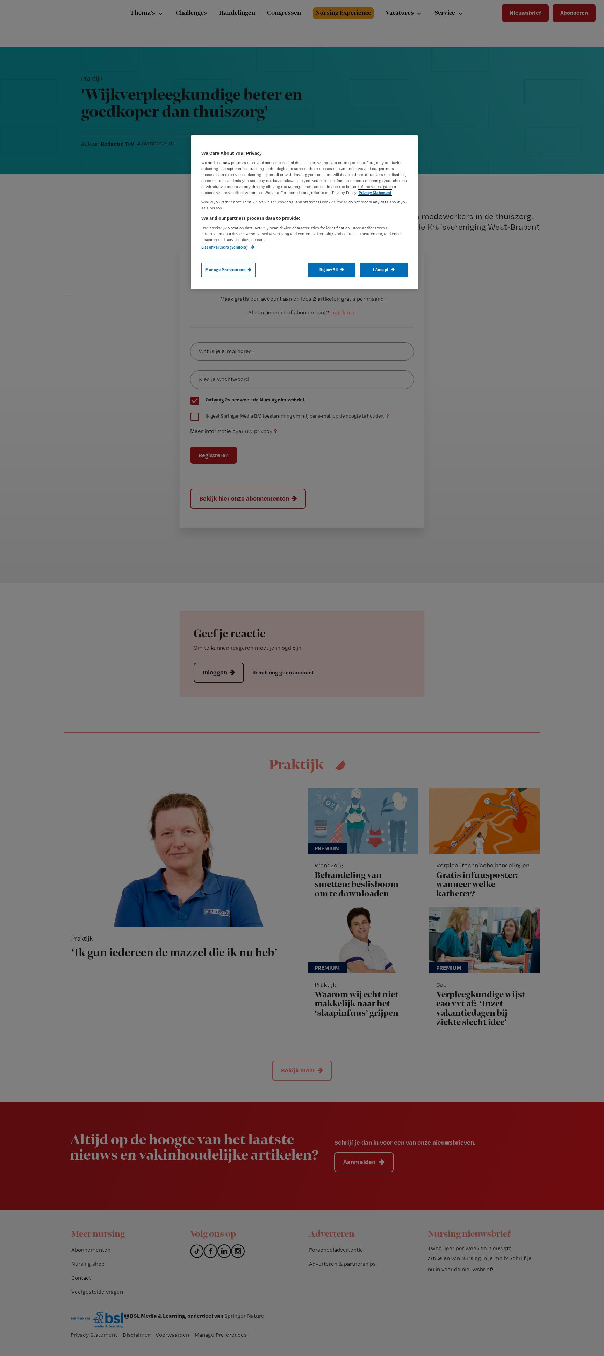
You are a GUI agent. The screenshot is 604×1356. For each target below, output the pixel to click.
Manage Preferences (225, 269)
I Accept (381, 269)
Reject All (328, 269)
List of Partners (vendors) (225, 247)
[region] (304, 212)
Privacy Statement (375, 192)
